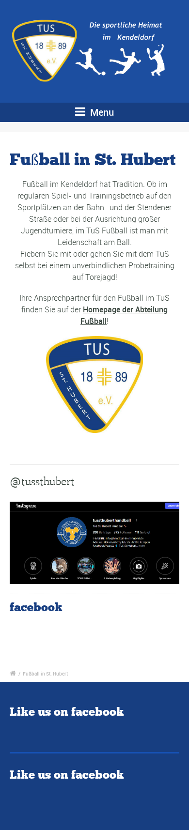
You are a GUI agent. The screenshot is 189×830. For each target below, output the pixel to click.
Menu (101, 112)
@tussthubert (42, 481)
